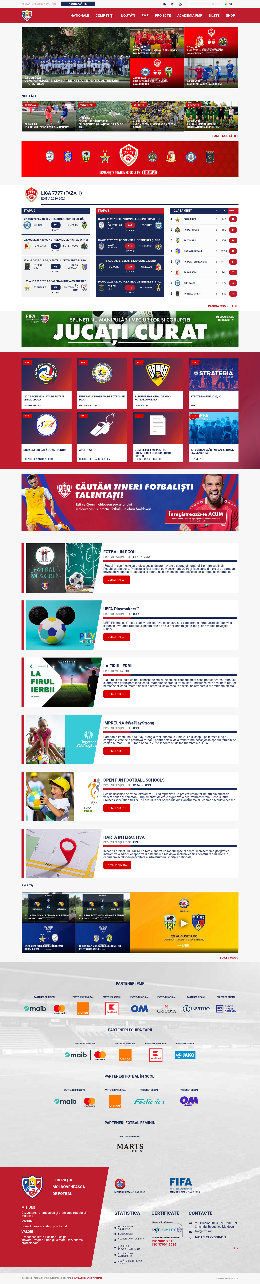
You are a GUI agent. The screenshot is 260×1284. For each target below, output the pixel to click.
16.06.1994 (194, 1192)
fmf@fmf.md (204, 1231)
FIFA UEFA (196, 459)
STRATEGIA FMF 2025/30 (206, 396)
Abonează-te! (78, 3)
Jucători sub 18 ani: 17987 (130, 1262)
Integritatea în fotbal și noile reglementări (212, 451)
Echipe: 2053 (126, 1234)
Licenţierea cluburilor (148, 459)
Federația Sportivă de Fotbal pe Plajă (102, 398)
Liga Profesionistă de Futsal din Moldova (44, 398)
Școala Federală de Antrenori (44, 449)
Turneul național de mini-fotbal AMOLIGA (153, 398)
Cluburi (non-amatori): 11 (126, 1255)
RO (230, 4)
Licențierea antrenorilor (38, 459)
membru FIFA (177, 1192)
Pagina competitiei (223, 306)
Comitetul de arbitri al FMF (95, 459)
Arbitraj (85, 449)
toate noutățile (225, 136)
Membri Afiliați (32, 405)
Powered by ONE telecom (227, 1278)
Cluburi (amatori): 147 (131, 1240)
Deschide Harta (117, 865)
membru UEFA (122, 1192)
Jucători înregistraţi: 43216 (130, 1247)
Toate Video (229, 958)
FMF (193, 405)
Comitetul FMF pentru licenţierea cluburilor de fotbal (153, 452)
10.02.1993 (139, 1192)
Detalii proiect (117, 580)
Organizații (141, 405)
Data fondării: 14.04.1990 (126, 1228)
